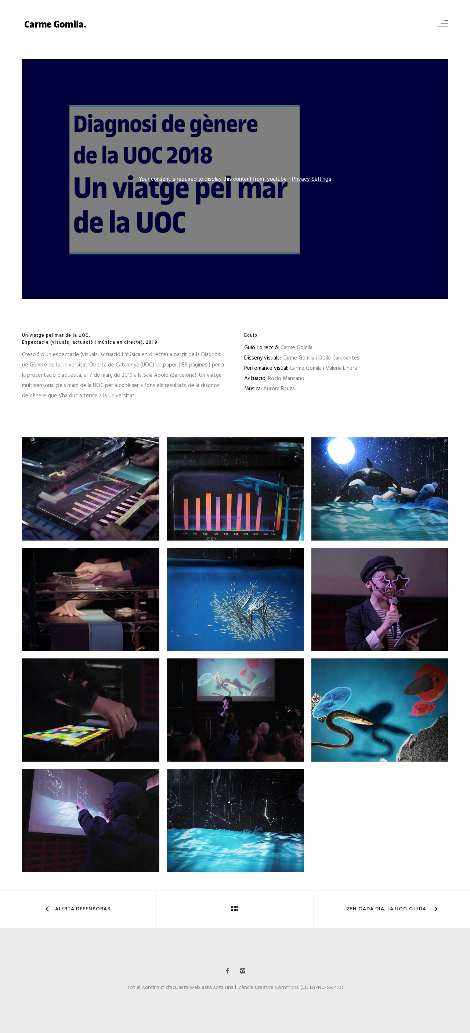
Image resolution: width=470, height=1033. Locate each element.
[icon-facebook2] (229, 971)
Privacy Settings (311, 179)
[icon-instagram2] (243, 971)
